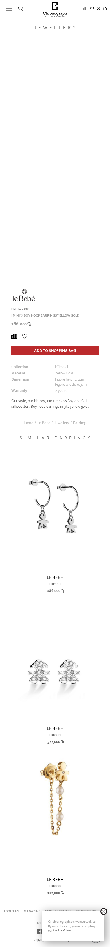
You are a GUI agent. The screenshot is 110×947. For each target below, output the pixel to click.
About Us (11, 911)
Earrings (79, 423)
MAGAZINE (32, 911)
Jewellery (61, 423)
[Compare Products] (14, 336)
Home (29, 423)
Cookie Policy (62, 930)
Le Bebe (43, 423)
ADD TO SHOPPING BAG (55, 350)
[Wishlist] (24, 336)
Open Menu (7, 8)
